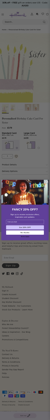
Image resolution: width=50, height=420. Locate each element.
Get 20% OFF (25, 227)
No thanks (25, 232)
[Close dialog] (46, 181)
